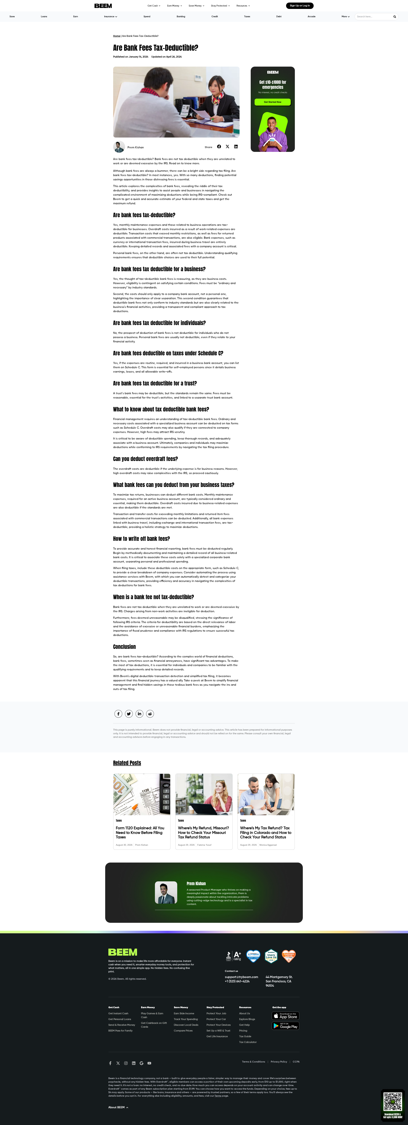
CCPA (296, 1062)
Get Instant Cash (118, 1013)
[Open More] (349, 16)
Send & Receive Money (121, 1025)
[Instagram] (126, 1063)
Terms (218, 1096)
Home (116, 36)
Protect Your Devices (219, 1025)
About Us (244, 1013)
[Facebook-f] (110, 1063)
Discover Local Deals (186, 1025)
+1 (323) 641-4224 (237, 981)
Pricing (243, 1031)
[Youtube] (149, 1063)
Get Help (244, 1025)
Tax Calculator (248, 1042)
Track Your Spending (186, 1019)
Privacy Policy (279, 1062)
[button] (219, 146)
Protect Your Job (216, 1013)
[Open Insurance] (116, 16)
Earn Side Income (184, 1013)
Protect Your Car (216, 1019)
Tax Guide (245, 1036)
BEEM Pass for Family (120, 1031)
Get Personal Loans (119, 1019)
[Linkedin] (134, 1063)
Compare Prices (183, 1031)
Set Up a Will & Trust (218, 1031)
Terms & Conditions (253, 1062)
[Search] (394, 16)
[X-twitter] (118, 1063)
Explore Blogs (247, 1019)
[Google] (141, 1063)
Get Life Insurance (217, 1036)
